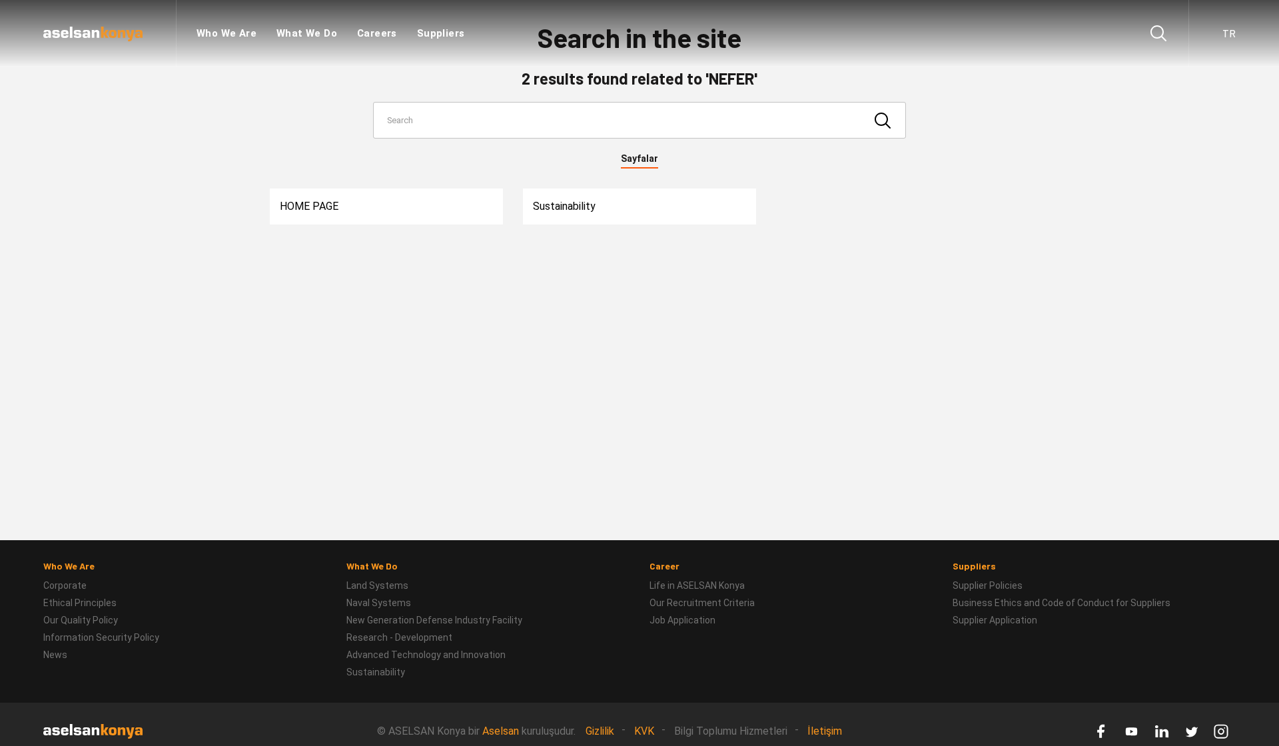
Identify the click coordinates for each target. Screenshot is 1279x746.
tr (1229, 33)
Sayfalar (639, 158)
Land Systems (377, 585)
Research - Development (399, 637)
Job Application (682, 620)
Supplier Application (995, 620)
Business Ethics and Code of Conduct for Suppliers (1061, 602)
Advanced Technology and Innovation (426, 654)
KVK (644, 731)
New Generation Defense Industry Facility (434, 620)
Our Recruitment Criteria (702, 602)
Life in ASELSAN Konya (697, 585)
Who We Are (226, 33)
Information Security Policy (101, 637)
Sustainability (564, 206)
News (55, 654)
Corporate (65, 585)
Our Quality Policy (80, 620)
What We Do (306, 33)
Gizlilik (600, 731)
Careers (377, 33)
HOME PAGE (309, 206)
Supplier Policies (988, 585)
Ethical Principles (80, 602)
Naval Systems (378, 602)
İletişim (824, 731)
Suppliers (441, 33)
